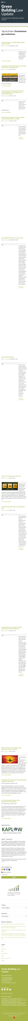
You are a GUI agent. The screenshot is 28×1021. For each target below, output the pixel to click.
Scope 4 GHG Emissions (7, 357)
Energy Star (3, 949)
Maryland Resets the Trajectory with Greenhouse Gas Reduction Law (11, 628)
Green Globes (4, 953)
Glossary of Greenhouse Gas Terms (11, 476)
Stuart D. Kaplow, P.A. (5, 958)
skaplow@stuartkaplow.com (11, 982)
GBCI (2, 951)
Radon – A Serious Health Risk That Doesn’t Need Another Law (13, 938)
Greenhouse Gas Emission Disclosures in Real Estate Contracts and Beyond (13, 66)
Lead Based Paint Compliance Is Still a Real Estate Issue (12, 924)
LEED (2, 955)
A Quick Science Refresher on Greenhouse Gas (13, 507)
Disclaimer (10, 993)
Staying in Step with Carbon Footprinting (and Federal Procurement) (13, 780)
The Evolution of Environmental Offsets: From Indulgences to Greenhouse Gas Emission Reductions (12, 92)
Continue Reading (5, 60)
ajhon (2, 946)
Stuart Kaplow (6, 45)
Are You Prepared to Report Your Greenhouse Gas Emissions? (10, 801)
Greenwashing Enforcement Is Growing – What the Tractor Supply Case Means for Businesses (13, 927)
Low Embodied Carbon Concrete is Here (12, 238)
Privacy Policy (4, 993)
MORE (3, 861)
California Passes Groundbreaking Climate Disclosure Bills (13, 43)
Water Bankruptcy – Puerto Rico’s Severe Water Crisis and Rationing (13, 930)
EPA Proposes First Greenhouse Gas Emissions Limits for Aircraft (11, 748)
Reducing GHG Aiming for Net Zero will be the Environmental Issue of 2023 (13, 118)
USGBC (2, 960)
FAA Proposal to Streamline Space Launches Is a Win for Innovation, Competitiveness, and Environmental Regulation (13, 934)
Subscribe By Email (6, 872)
